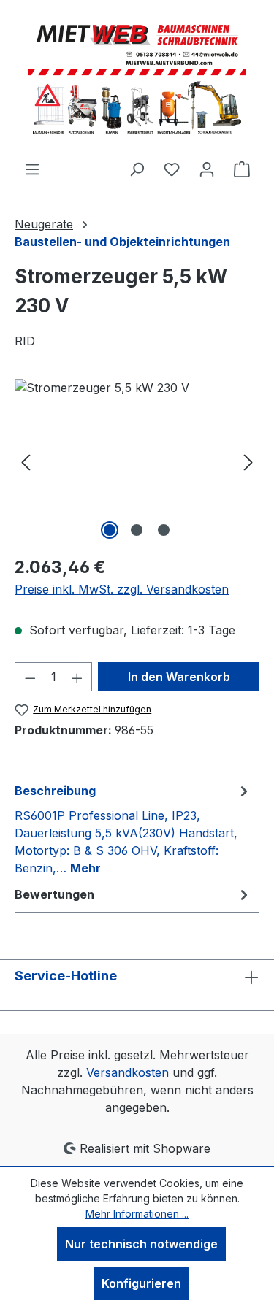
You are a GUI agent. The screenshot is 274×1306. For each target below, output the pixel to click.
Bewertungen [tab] (54, 894)
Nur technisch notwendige (141, 1244)
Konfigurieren (141, 1283)
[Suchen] (136, 168)
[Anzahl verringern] (30, 676)
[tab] (133, 828)
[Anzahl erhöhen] (77, 676)
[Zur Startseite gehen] (137, 80)
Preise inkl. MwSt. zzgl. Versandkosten (122, 589)
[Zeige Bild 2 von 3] (136, 530)
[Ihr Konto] (206, 168)
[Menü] (32, 168)
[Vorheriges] (26, 461)
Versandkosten (127, 1072)
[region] (137, 461)
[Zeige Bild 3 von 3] (164, 530)
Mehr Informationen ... (137, 1213)
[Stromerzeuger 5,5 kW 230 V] (137, 461)
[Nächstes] (248, 461)
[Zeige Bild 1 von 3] (109, 530)
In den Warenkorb (179, 676)
